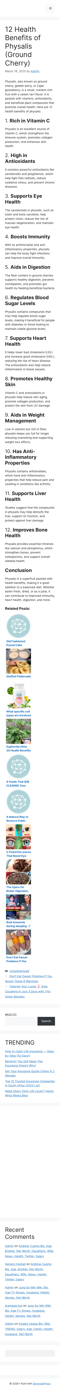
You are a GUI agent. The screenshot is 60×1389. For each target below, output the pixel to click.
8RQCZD (10, 1014)
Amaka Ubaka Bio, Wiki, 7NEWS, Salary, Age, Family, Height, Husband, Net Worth (29, 1329)
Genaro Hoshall (15, 1264)
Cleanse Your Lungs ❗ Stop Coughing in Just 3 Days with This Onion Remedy (27, 991)
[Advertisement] (30, 1161)
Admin (9, 1246)
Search (46, 1021)
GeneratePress (42, 1383)
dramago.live (13, 1305)
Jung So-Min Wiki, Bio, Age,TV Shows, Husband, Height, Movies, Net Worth (27, 1292)
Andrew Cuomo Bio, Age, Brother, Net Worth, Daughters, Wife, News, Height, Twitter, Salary (29, 1251)
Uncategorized (19, 971)
